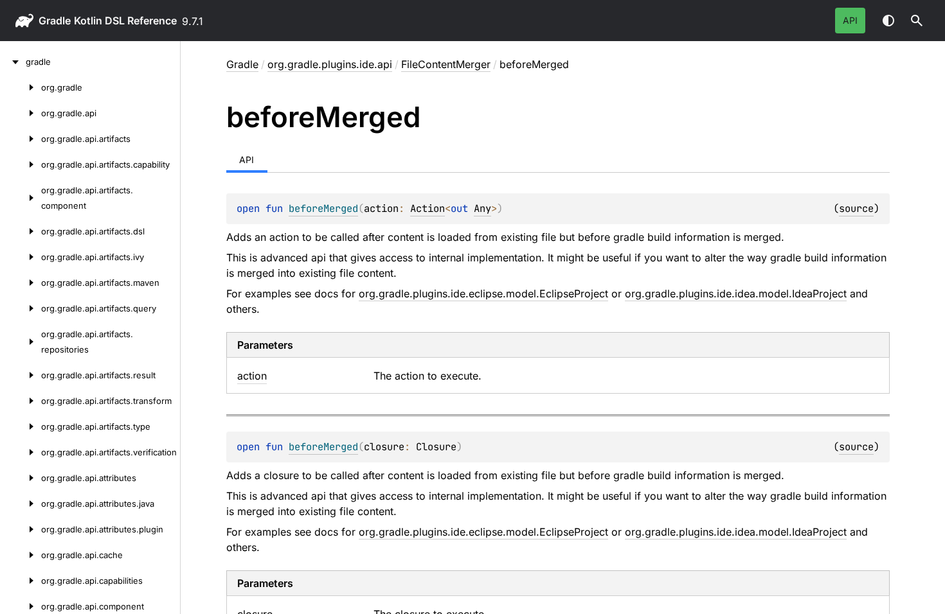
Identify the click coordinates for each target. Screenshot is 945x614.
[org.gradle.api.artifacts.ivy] (20, 257)
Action (427, 208)
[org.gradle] (20, 87)
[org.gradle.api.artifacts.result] (20, 375)
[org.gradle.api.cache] (20, 555)
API (850, 20)
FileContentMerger (446, 64)
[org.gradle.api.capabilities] (20, 580)
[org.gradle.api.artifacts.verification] (20, 452)
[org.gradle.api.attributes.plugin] (20, 529)
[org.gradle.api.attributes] (20, 478)
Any (482, 208)
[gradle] (13, 62)
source (856, 208)
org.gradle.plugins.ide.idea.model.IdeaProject (736, 293)
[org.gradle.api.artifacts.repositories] (20, 341)
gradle (55, 20)
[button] (917, 20)
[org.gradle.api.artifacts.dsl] (20, 231)
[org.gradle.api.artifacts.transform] (20, 401)
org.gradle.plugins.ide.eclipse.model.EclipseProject (483, 293)
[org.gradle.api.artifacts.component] (20, 197)
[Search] (917, 20)
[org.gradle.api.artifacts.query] (20, 308)
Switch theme (888, 20)
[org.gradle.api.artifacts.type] (20, 426)
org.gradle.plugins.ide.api (329, 64)
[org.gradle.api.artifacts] (20, 139)
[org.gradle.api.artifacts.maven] (20, 282)
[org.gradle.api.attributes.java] (20, 503)
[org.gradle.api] (20, 113)
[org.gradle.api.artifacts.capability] (20, 164)
